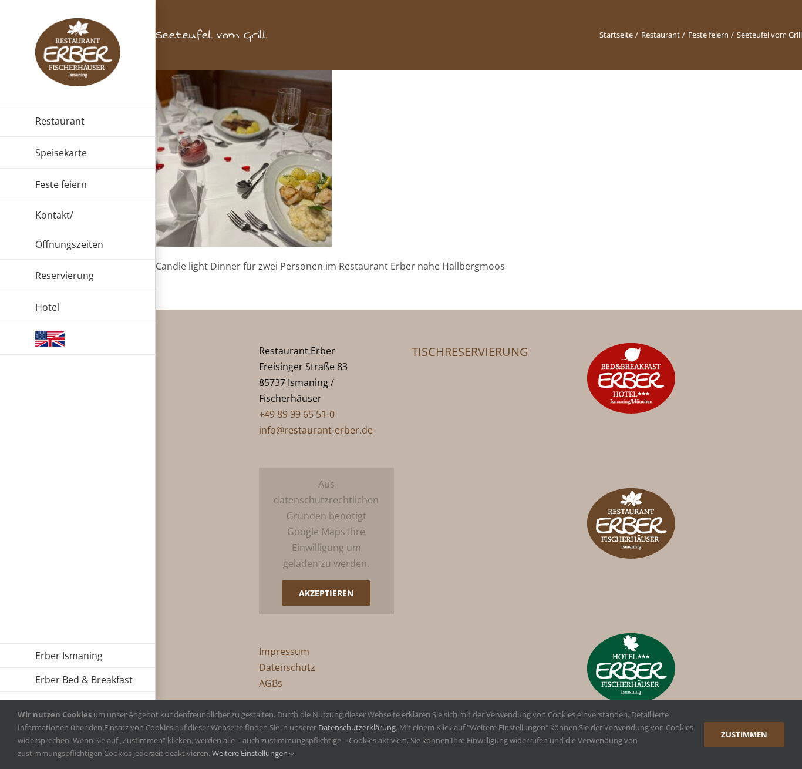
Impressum (284, 651)
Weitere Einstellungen (250, 753)
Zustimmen (744, 734)
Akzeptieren (326, 593)
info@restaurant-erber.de (316, 430)
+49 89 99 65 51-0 (297, 414)
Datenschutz (287, 667)
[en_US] (78, 339)
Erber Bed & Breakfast (84, 679)
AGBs (270, 683)
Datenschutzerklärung (357, 727)
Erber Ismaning (69, 655)
